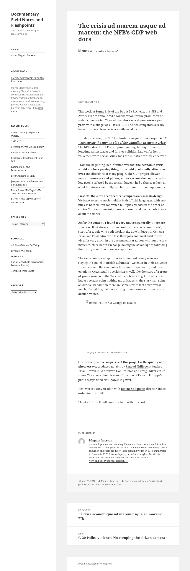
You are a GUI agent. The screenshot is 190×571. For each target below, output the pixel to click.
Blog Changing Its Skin (23, 175)
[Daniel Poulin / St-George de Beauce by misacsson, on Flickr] (123, 325)
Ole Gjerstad (17, 256)
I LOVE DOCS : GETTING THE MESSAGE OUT (26, 201)
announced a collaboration (116, 116)
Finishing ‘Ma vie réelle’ (23, 152)
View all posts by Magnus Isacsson (107, 460)
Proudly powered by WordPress (95, 563)
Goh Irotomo (124, 371)
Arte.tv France (87, 116)
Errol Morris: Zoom (21, 250)
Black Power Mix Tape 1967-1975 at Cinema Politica (26, 192)
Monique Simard (148, 147)
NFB (153, 111)
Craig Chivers (149, 371)
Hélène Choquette (133, 388)
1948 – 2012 (17, 141)
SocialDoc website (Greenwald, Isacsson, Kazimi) (27, 263)
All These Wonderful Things (25, 245)
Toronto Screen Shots (22, 270)
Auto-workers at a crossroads (140, 227)
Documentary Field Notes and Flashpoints (27, 19)
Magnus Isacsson (110, 481)
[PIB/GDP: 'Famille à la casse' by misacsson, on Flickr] (123, 74)
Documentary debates (136, 481)
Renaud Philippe (137, 366)
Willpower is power (118, 380)
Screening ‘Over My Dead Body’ (27, 146)
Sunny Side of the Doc (110, 111)
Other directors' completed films (105, 484)
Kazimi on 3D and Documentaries (20, 168)
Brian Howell (87, 371)
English (152, 481)
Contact (15, 49)
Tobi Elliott (99, 402)
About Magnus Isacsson (23, 55)
